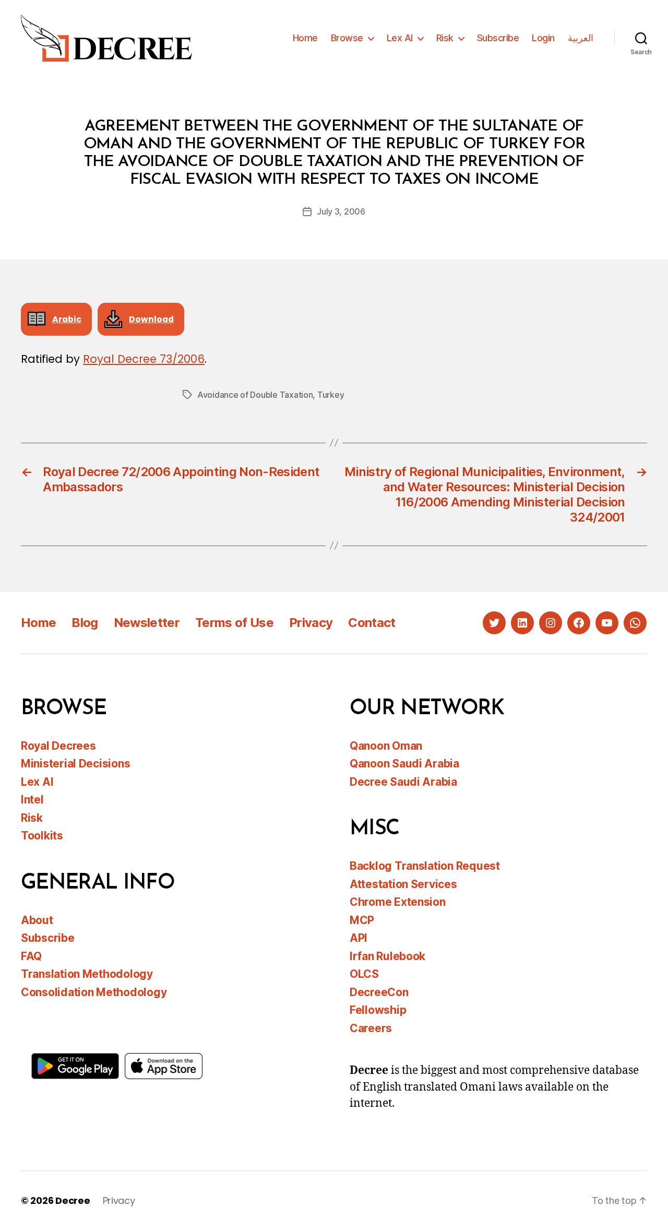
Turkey (330, 394)
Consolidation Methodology (93, 992)
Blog (84, 622)
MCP (362, 920)
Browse (347, 37)
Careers (371, 1028)
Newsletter (147, 622)
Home (305, 37)
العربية (580, 37)
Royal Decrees (58, 745)
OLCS (364, 973)
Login (543, 37)
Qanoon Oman (386, 745)
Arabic (66, 319)
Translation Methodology (87, 973)
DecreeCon (379, 992)
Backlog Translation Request (425, 865)
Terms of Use (234, 622)
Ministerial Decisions (75, 763)
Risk (445, 37)
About (37, 920)
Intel (32, 799)
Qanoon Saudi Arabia (404, 763)
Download (151, 319)
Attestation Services (403, 884)
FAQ (31, 956)
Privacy (310, 622)
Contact (371, 622)
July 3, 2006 (341, 211)
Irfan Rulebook (387, 956)
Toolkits (42, 835)
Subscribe (498, 37)
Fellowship (378, 1009)
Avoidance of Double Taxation (255, 394)
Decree (72, 1200)
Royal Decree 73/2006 (144, 358)
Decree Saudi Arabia (403, 781)
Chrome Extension (398, 901)
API (358, 937)
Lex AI (400, 37)
